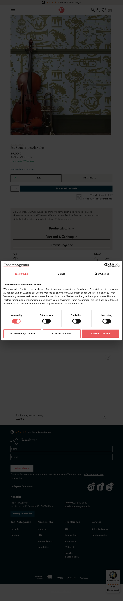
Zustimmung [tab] (21, 274)
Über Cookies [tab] (101, 274)
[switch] (46, 321)
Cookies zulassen (100, 333)
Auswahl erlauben (61, 333)
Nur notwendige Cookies (22, 333)
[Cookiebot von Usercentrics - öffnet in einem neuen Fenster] (106, 265)
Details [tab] (61, 274)
